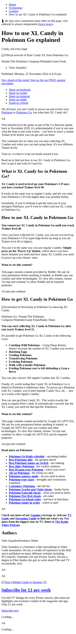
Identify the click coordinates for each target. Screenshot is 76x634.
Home (12, 4)
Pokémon (7, 112)
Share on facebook (20, 89)
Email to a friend (18, 102)
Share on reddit (18, 99)
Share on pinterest (19, 96)
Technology (16, 7)
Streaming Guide (26, 518)
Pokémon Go (24, 112)
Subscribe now (10, 610)
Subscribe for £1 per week (26, 590)
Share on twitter (18, 93)
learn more (45, 24)
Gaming (13, 11)
